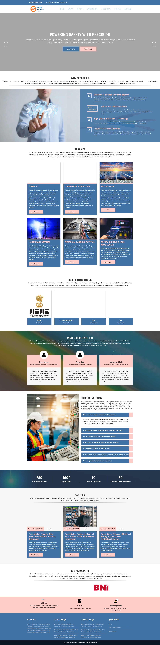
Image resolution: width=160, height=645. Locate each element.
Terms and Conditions (115, 627)
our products (92, 9)
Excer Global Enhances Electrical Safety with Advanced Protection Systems (116, 537)
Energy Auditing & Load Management (113, 243)
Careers (117, 9)
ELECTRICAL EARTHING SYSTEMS (80, 242)
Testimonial (106, 9)
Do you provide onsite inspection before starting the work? (102, 430)
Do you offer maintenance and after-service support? (101, 443)
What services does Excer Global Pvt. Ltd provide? (99, 415)
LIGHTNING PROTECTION (39, 242)
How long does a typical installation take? (96, 449)
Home (62, 9)
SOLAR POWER (107, 186)
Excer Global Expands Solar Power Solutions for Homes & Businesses (42, 537)
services (80, 9)
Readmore (71, 49)
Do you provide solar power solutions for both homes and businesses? (106, 455)
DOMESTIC (33, 186)
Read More (35, 212)
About (70, 9)
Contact (127, 9)
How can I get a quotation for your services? (97, 461)
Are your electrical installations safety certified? (99, 436)
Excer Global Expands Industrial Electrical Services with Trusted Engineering (79, 537)
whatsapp (88, 49)
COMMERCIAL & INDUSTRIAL (78, 186)
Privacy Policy (112, 631)
